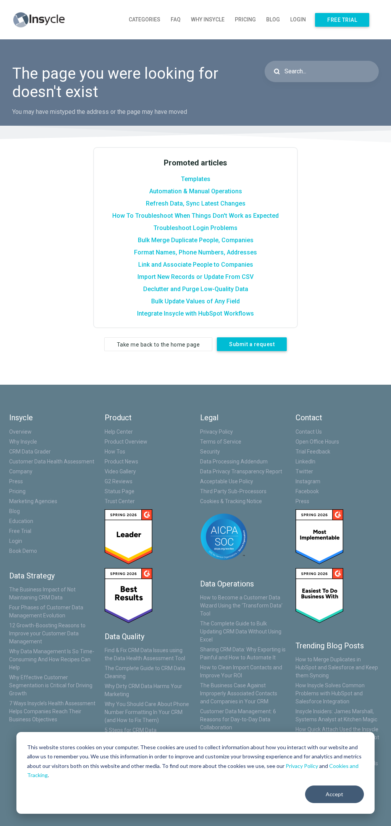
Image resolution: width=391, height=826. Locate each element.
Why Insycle (208, 19)
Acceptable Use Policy (226, 481)
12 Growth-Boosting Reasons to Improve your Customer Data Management (47, 633)
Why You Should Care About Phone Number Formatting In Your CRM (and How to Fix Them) (147, 712)
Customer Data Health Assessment (51, 461)
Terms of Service (220, 442)
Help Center (119, 432)
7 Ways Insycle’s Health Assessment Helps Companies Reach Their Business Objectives (52, 711)
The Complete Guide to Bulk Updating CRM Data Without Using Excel (240, 631)
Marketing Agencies (33, 501)
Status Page (119, 491)
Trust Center (120, 501)
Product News (121, 461)
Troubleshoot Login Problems (195, 228)
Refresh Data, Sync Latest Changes (196, 203)
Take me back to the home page (158, 345)
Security (210, 452)
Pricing (245, 19)
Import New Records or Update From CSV (195, 276)
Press (16, 481)
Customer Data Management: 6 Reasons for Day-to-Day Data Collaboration (238, 719)
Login (298, 19)
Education (21, 521)
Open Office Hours (317, 442)
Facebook (307, 491)
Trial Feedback (313, 452)
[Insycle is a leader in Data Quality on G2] (128, 536)
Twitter (304, 471)
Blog (273, 19)
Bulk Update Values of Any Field (195, 301)
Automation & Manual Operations (195, 191)
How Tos (115, 452)
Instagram (308, 481)
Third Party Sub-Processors (233, 491)
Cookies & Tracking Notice (231, 501)
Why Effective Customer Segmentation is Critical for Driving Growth (50, 685)
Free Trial (342, 20)
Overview (20, 432)
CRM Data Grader (30, 452)
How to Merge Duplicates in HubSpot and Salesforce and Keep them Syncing (337, 667)
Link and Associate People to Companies (195, 264)
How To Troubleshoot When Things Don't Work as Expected (195, 215)
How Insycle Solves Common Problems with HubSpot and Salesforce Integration (330, 693)
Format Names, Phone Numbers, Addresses (195, 252)
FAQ (176, 19)
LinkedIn (305, 461)
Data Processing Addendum (234, 461)
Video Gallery (120, 471)
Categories (144, 19)
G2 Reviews (118, 481)
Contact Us (309, 432)
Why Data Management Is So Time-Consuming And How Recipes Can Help (51, 659)
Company (20, 471)
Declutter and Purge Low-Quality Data (195, 289)
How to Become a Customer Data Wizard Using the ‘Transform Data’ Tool (241, 605)
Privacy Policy (302, 766)
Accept (334, 794)
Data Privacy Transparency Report (241, 471)
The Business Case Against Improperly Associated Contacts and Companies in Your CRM (238, 693)
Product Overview (126, 442)
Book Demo (23, 551)
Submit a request (252, 344)
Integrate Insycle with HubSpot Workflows (195, 313)
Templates (195, 179)
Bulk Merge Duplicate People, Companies (196, 240)
